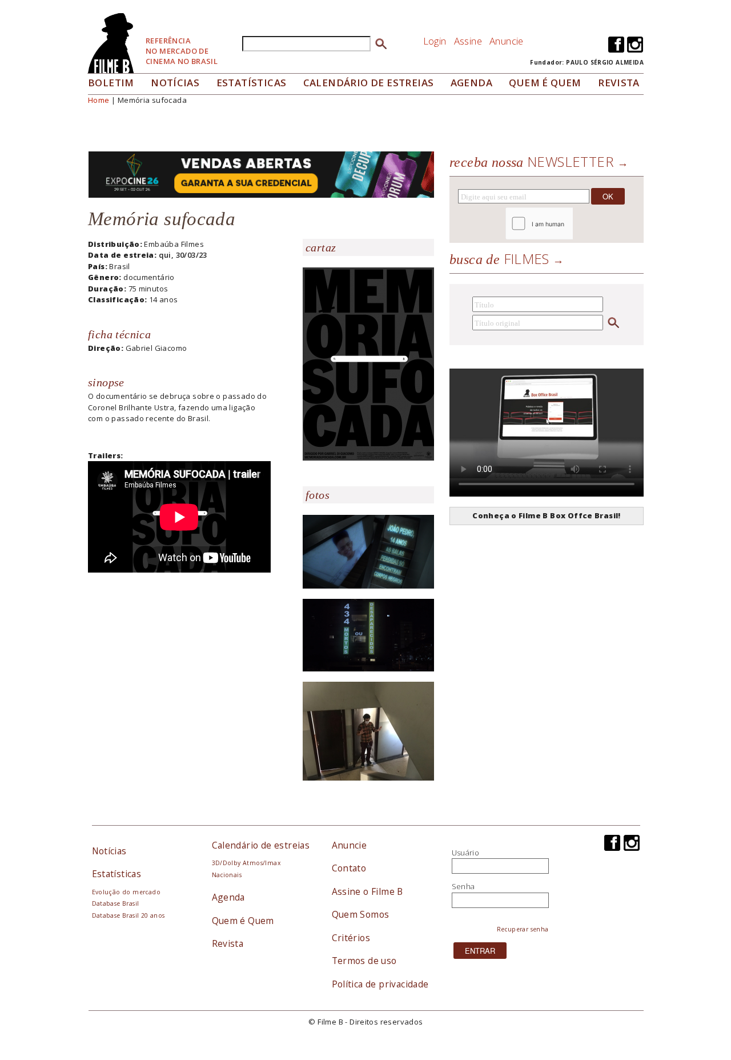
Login (435, 40)
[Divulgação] (368, 363)
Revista (619, 82)
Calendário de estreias (261, 845)
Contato (349, 868)
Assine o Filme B (367, 891)
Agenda (471, 82)
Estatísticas (251, 82)
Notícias (175, 82)
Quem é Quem (243, 920)
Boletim (111, 82)
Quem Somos (360, 914)
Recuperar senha (523, 929)
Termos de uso (364, 960)
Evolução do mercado (126, 892)
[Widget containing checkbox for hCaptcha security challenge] (570, 223)
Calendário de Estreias (368, 82)
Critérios (351, 937)
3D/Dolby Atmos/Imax (246, 863)
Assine (468, 40)
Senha (463, 886)
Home (99, 100)
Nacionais (227, 875)
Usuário (466, 852)
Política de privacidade (380, 984)
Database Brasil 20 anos (128, 915)
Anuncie (506, 40)
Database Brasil (115, 903)
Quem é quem (545, 82)
